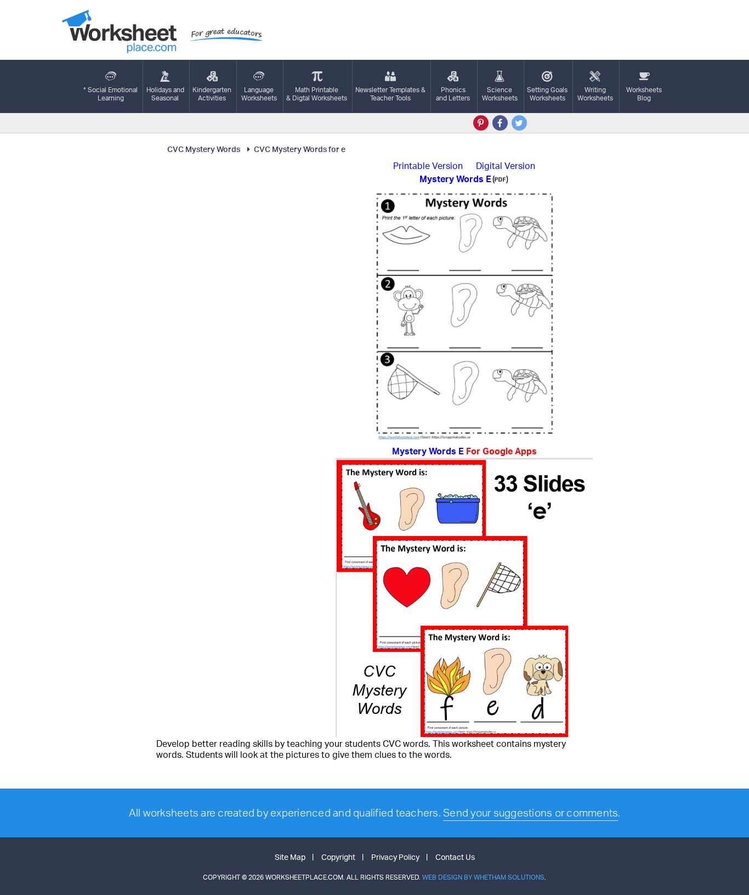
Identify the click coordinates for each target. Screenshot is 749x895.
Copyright (338, 857)
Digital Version (505, 165)
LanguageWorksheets (259, 94)
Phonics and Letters (453, 94)
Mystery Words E (464, 451)
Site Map (290, 857)
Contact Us (455, 857)
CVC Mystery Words (203, 149)
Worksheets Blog (644, 94)
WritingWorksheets (595, 94)
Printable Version (428, 165)
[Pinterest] (481, 123)
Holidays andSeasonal (165, 94)
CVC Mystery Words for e (299, 149)
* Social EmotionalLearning (110, 94)
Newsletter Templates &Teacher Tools (390, 94)
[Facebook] (500, 123)
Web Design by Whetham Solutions (483, 877)
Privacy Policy (395, 857)
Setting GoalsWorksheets (547, 94)
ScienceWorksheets (500, 94)
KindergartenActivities (211, 94)
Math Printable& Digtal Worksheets (316, 94)
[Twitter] (519, 123)
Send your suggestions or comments (530, 812)
